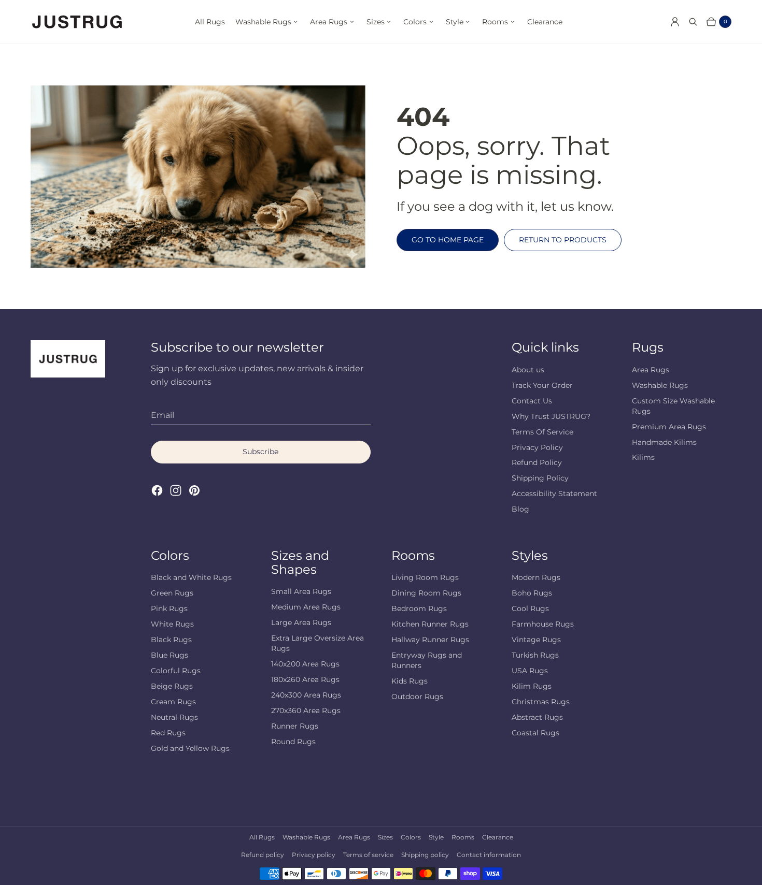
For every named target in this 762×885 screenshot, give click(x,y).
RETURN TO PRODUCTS (562, 239)
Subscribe (260, 451)
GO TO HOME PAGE (448, 239)
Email (162, 415)
